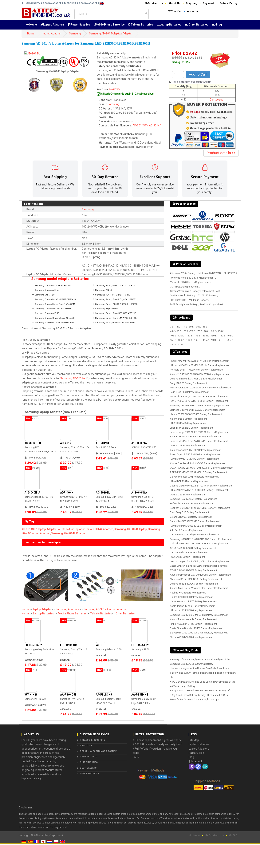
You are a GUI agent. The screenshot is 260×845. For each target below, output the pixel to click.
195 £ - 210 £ (210, 340)
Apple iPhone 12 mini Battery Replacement (192, 606)
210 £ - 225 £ (226, 340)
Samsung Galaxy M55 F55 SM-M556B (53, 308)
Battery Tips (196, 752)
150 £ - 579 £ (177, 344)
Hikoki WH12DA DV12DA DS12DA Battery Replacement (199, 490)
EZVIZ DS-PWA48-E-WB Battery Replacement (193, 570)
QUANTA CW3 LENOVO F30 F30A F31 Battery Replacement (201, 467)
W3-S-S (100, 645)
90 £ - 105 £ (217, 331)
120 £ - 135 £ (193, 335)
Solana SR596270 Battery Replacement (191, 516)
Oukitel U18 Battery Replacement (187, 445)
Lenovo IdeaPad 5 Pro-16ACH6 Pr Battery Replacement (199, 441)
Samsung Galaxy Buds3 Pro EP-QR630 (53, 285)
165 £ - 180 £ (177, 340)
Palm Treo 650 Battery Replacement (189, 392)
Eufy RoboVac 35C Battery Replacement (191, 503)
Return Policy (229, 3)
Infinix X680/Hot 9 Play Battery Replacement (193, 623)
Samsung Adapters (68, 609)
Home (33, 24)
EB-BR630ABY (33, 645)
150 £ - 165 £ (226, 335)
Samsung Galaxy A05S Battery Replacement (193, 499)
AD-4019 (65, 443)
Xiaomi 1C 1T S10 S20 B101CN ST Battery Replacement (200, 374)
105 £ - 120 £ (177, 335)
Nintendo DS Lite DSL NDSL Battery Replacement (196, 579)
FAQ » (136, 757)
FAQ (235, 835)
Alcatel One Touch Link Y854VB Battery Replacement (198, 463)
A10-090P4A (139, 443)
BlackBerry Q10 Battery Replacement (189, 512)
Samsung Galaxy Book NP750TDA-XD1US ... (117, 313)
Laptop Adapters (54, 24)
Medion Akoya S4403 (211, 304)
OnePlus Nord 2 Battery (182, 295)
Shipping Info (89, 762)
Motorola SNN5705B (210, 273)
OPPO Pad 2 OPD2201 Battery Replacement (193, 548)
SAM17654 (114, 89)
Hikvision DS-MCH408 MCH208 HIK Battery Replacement (200, 365)
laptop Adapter (52, 33)
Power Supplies (80, 24)
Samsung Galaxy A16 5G (46, 290)
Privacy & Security (92, 740)
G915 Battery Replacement (184, 286)
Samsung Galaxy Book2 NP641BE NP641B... (55, 299)
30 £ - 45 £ (201, 326)
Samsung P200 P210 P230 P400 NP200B (54, 322)
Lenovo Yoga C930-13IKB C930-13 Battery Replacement (199, 432)
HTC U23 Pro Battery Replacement (188, 423)
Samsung (75, 33)
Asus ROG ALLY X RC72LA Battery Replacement (195, 436)
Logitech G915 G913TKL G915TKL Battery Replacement (200, 507)
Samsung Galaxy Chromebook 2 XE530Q (54, 318)
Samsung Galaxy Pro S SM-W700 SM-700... (116, 318)
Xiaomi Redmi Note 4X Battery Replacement (193, 619)
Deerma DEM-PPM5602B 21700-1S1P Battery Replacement (201, 485)
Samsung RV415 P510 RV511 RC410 (112, 295)
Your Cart (177, 11)
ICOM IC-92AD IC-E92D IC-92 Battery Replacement (196, 525)
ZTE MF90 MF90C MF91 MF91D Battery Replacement (198, 472)
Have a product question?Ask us (191, 81)
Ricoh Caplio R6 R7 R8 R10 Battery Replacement (195, 454)
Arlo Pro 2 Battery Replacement (186, 530)
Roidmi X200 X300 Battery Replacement (191, 597)
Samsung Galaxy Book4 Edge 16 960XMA (54, 304)
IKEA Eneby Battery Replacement (187, 556)
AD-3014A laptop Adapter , (74, 529)
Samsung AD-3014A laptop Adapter (110, 33)
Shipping (191, 3)
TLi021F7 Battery (207, 295)
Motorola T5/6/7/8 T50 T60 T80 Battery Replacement (199, 396)
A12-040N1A (32, 492)
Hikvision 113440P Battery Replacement (191, 610)
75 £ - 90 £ (203, 331)
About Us (174, 3)
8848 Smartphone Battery (183, 304)
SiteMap (194, 740)
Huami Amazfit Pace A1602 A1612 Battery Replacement (199, 360)
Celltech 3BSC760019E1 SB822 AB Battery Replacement (199, 543)
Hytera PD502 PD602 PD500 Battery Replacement (196, 414)
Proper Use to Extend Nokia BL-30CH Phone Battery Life (201, 690)
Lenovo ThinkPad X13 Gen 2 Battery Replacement (196, 378)
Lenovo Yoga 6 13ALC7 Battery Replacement (194, 583)
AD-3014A (155, 125)
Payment (208, 3)
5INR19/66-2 (230, 273)
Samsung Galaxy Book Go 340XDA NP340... (116, 322)
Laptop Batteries (170, 24)
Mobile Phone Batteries (110, 24)
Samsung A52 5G (103, 290)
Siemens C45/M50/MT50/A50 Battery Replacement (197, 409)
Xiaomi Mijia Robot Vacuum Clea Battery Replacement (199, 588)
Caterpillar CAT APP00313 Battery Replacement (195, 521)
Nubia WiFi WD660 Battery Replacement (191, 637)
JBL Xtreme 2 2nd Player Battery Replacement (194, 534)
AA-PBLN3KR (104, 694)
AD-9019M (102, 443)
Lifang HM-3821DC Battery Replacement (191, 427)
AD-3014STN (140, 125)
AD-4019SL (103, 492)
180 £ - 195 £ (193, 340)
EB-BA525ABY (140, 645)
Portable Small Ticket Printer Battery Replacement (196, 369)
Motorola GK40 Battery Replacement (189, 282)
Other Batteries (198, 24)
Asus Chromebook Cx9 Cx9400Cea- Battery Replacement (200, 574)
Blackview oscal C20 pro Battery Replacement (194, 476)
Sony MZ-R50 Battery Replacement (188, 383)
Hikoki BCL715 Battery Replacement (189, 481)
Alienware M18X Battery (182, 273)
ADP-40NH (66, 492)
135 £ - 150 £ (210, 335)
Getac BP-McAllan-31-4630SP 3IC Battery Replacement (198, 565)
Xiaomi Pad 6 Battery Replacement (188, 418)
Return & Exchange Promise (98, 751)
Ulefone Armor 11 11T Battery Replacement (193, 601)
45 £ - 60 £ (175, 331)
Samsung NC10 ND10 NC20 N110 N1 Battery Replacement (201, 539)
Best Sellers (88, 768)
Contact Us (155, 3)
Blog (218, 24)
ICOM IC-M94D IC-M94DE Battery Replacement (194, 458)
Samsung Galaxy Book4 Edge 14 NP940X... (116, 299)
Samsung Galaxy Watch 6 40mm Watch (115, 285)
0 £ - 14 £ (175, 326)
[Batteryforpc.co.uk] (46, 12)
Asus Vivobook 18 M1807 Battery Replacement (195, 450)
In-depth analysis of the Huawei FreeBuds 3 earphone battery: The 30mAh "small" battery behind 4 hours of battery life (203, 673)
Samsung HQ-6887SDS (106, 308)
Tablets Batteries (141, 24)
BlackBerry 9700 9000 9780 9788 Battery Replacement (199, 632)
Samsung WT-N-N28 (44, 295)
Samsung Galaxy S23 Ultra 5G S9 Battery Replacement (199, 614)
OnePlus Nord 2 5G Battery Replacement (192, 277)
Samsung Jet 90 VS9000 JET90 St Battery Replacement (200, 405)
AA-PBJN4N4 (139, 694)
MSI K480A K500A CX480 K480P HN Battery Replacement (200, 387)
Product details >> (221, 153)
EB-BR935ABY (68, 645)
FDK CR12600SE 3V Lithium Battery (188, 300)
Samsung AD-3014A (72, 378)
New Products (89, 773)
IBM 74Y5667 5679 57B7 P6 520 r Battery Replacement (199, 400)
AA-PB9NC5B (68, 694)
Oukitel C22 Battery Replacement (187, 494)
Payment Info (88, 757)
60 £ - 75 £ (189, 331)
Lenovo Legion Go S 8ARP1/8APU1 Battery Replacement (200, 561)
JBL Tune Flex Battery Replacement (189, 552)
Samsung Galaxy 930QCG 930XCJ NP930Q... (117, 304)
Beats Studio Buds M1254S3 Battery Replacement (196, 628)
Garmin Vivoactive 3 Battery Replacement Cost (195, 291)
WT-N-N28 (31, 694)
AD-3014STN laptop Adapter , (39, 529)
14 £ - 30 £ (188, 326)
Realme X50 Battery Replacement (188, 592)
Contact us (216, 99)
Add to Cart (198, 74)
